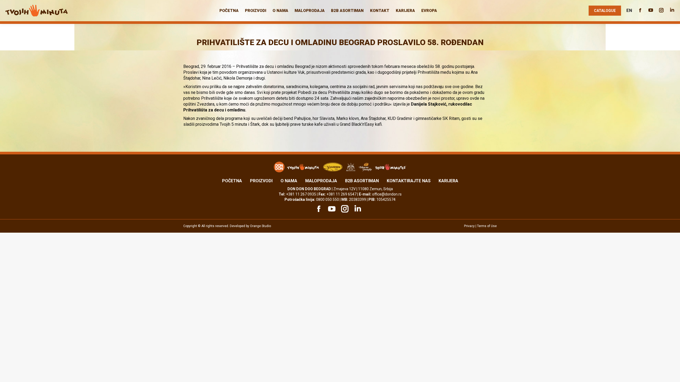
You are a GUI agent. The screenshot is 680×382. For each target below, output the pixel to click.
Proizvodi (261, 180)
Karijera (448, 180)
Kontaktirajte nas (409, 180)
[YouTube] (331, 208)
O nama (288, 180)
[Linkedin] (357, 208)
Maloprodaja (321, 180)
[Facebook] (317, 208)
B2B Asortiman (362, 180)
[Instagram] (344, 208)
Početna (232, 180)
